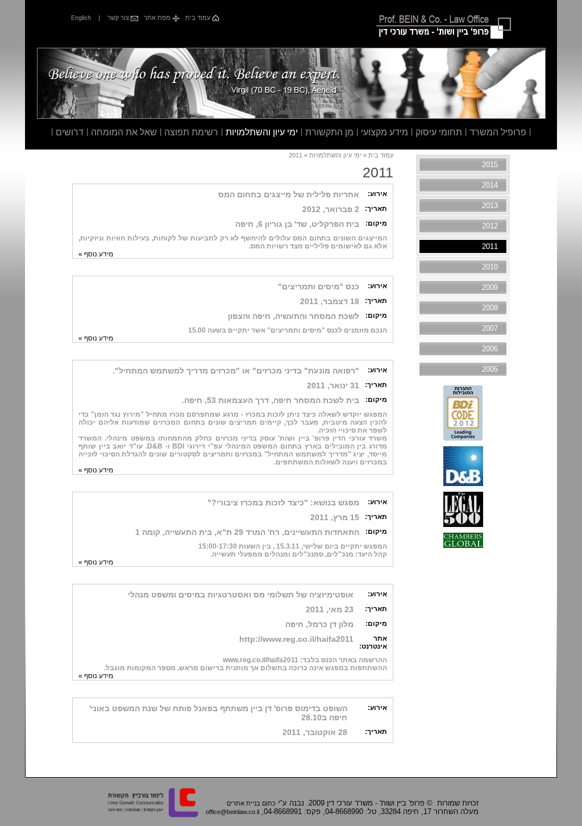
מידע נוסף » (95, 254)
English (81, 17)
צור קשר (119, 17)
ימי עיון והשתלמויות (262, 132)
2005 (490, 369)
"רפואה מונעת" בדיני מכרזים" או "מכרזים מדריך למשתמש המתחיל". (236, 370)
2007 (490, 328)
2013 (490, 205)
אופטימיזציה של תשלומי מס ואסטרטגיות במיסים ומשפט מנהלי (241, 594)
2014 (490, 185)
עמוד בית (198, 17)
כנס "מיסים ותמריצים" (318, 286)
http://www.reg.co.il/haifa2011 (296, 639)
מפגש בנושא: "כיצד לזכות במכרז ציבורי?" (283, 502)
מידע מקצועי (384, 132)
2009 (490, 287)
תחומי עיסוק (438, 132)
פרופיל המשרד (497, 132)
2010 (490, 267)
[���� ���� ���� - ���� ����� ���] (463, 438)
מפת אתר (158, 17)
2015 (490, 164)
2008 (490, 308)
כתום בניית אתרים (251, 803)
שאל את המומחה (124, 132)
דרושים (70, 132)
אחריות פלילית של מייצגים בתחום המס (288, 194)
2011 (490, 246)
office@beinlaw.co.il (232, 811)
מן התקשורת (329, 132)
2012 (490, 226)
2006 (490, 348)
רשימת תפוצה (191, 132)
